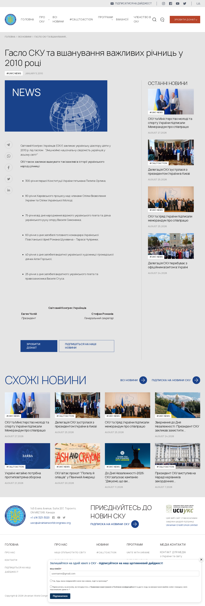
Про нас (10, 552)
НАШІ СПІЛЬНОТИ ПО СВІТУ (70, 552)
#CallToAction (81, 19)
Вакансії (122, 19)
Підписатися (60, 596)
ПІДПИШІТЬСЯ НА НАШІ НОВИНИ (80, 345)
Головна (27, 19)
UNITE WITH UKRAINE (138, 552)
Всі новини (24, 36)
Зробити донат (184, 19)
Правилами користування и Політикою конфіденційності (113, 587)
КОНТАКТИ (11, 560)
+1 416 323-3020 (39, 517)
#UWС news (13, 73)
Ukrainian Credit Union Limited (181, 525)
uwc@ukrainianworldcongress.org (50, 523)
